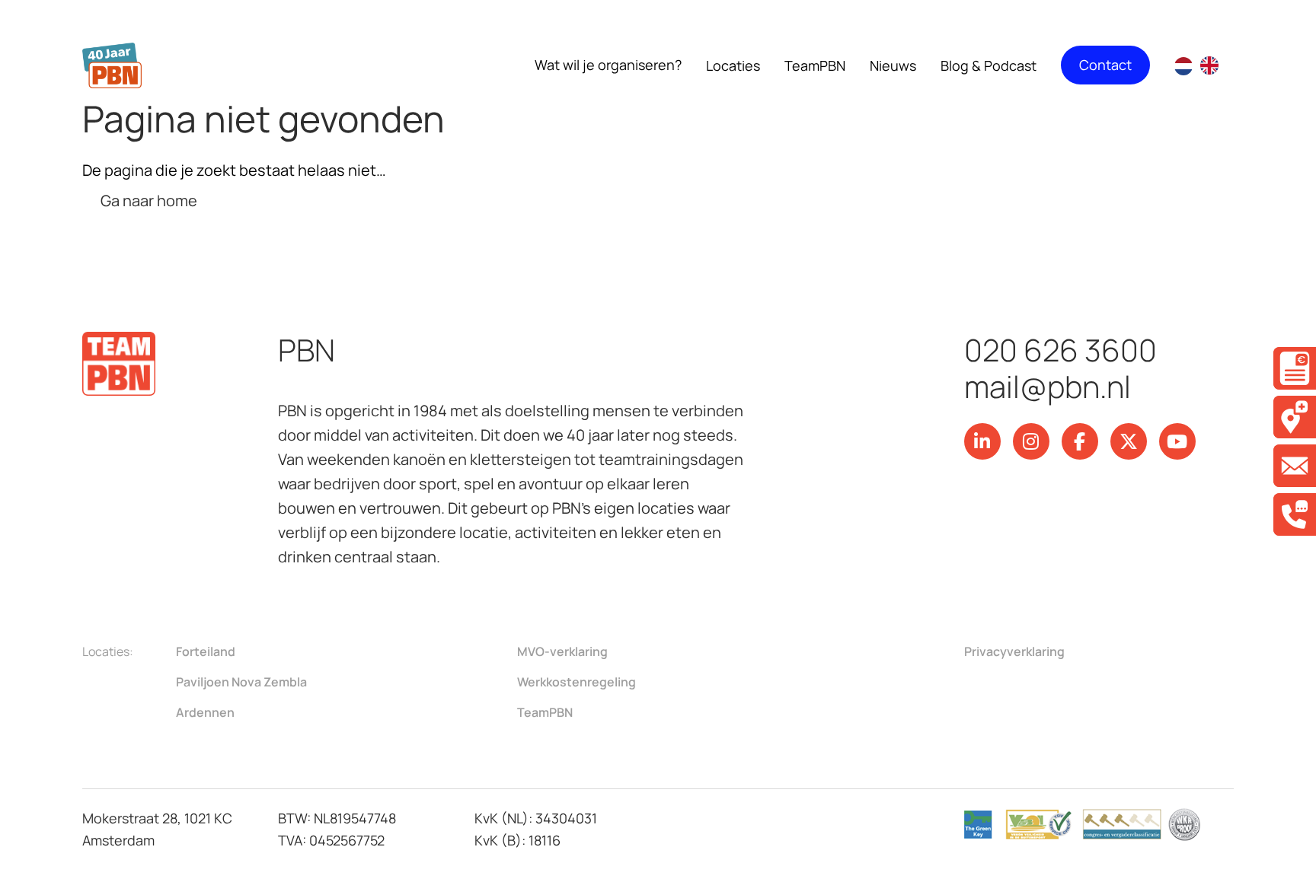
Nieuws (893, 65)
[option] (1213, 65)
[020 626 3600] (1294, 514)
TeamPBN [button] (814, 65)
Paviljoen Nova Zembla (241, 681)
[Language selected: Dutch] (1204, 65)
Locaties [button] (733, 65)
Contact (1105, 65)
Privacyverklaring (1014, 651)
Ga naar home (149, 200)
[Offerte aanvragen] (1294, 368)
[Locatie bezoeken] (1294, 417)
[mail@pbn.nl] (1294, 465)
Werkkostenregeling (576, 681)
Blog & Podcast (989, 65)
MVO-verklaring (562, 651)
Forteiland (205, 651)
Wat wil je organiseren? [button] (608, 65)
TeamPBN (545, 712)
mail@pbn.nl (1047, 386)
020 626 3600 (1060, 350)
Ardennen (205, 712)
